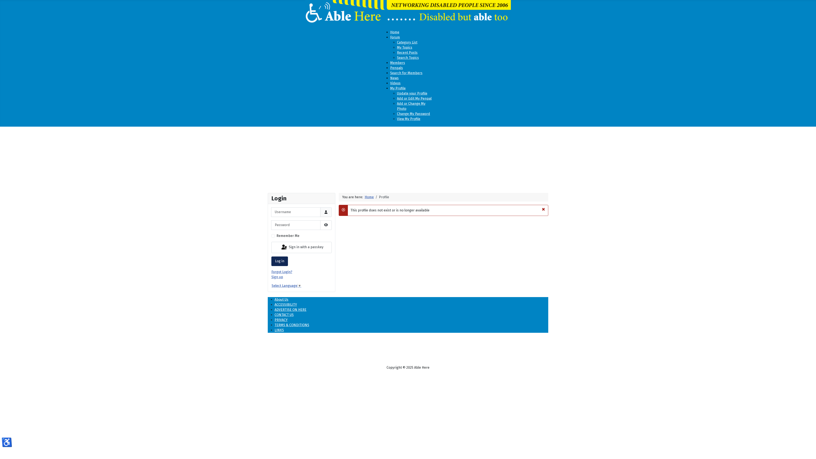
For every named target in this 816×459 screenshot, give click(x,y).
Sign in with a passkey (305, 247)
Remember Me (287, 236)
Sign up (277, 277)
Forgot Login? (281, 272)
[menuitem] (394, 32)
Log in (279, 261)
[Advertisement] (408, 158)
